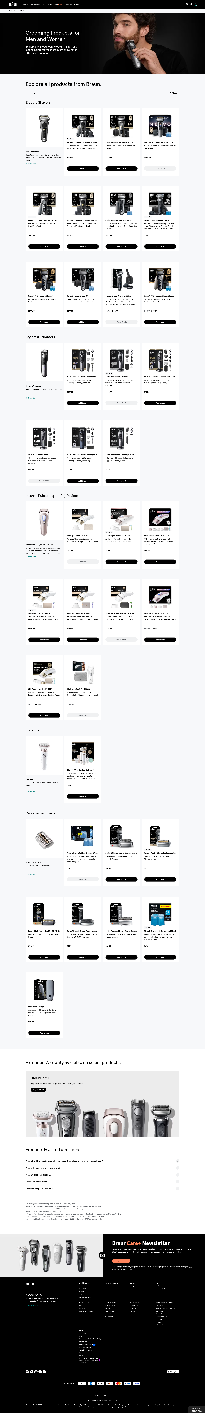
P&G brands (157, 1266)
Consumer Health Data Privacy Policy (90, 1339)
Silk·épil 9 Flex (134, 1286)
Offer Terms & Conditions (86, 1311)
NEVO (81, 1286)
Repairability (134, 1311)
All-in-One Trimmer (110, 1286)
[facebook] (40, 1371)
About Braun (134, 1305)
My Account (159, 1319)
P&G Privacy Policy (127, 1269)
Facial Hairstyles (109, 1311)
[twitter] (44, 1371)
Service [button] (76, 4)
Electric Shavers (84, 1283)
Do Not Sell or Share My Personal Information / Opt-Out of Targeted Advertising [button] (89, 1360)
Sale (80, 1305)
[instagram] (27, 1371)
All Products (20, 10)
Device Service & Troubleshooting (165, 1308)
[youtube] (31, 1371)
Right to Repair (83, 1353)
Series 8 (81, 1291)
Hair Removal (109, 1316)
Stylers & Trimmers (111, 1283)
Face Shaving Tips (110, 1305)
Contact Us (159, 1314)
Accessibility (83, 1342)
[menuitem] (25, 4)
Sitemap (81, 1355)
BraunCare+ (159, 1305)
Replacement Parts (85, 1297)
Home (11, 10)
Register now (121, 1261)
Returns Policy (160, 1325)
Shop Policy (82, 1333)
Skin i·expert (159, 1286)
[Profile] (191, 4)
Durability (133, 1308)
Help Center (159, 1311)
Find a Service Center (162, 1316)
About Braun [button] (68, 4)
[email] (36, 1371)
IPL (157, 1283)
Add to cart (82, 169)
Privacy (81, 1336)
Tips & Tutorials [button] (46, 4)
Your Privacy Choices (85, 1344)
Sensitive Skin (109, 1314)
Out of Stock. (160, 168)
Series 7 (81, 1294)
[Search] (187, 4)
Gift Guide (82, 1308)
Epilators (133, 1283)
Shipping (158, 1322)
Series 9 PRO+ (83, 1289)
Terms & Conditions (85, 1347)
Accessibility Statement (86, 1350)
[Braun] (13, 4)
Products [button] (25, 4)
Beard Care (108, 1308)
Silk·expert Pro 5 (160, 1289)
